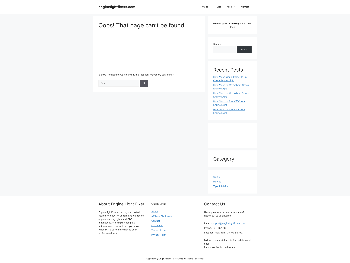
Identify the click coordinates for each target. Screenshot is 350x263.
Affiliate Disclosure (161, 216)
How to (217, 181)
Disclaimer (157, 225)
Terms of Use (158, 230)
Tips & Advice (220, 186)
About (229, 6)
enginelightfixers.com (116, 7)
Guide (205, 6)
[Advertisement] (149, 49)
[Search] (144, 83)
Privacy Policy (158, 234)
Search (217, 44)
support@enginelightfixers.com (228, 223)
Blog (219, 6)
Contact (245, 6)
